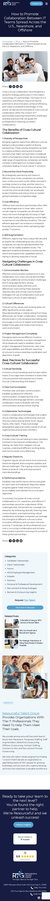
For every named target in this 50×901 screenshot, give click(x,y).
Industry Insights (23, 825)
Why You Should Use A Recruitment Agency (28, 631)
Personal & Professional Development (24, 584)
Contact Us (36, 3)
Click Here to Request (25, 607)
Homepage (7, 41)
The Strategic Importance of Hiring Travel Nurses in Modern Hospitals (31, 643)
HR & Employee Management (21, 572)
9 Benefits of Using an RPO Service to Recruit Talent (31, 621)
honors (10, 569)
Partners (11, 580)
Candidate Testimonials (17, 561)
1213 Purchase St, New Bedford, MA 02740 (28, 891)
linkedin (11, 576)
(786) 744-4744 (40, 887)
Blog (18, 41)
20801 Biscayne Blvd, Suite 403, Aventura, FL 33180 (25, 885)
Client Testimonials (15, 565)
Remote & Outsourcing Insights (22, 592)
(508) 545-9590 (39, 894)
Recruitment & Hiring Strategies (22, 588)
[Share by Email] (21, 86)
